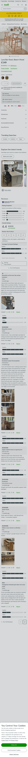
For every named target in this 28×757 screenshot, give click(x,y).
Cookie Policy (4, 740)
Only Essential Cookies (14, 750)
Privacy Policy (14, 740)
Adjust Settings (14, 754)
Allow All (14, 745)
